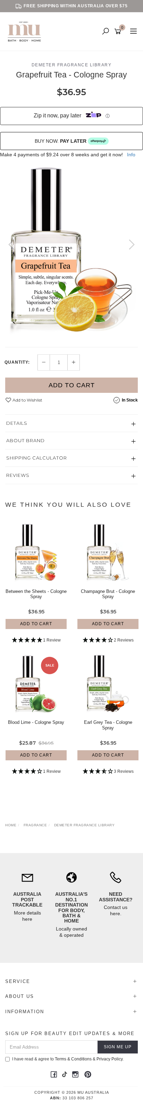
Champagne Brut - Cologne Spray (108, 594)
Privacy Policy (109, 1059)
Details (16, 423)
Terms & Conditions (73, 1059)
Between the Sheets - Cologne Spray (36, 594)
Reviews (18, 475)
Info (131, 154)
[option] (71, 251)
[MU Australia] (26, 31)
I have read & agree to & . (68, 1059)
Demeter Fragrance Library (72, 65)
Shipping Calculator (36, 458)
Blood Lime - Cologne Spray (36, 722)
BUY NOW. (60, 141)
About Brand (25, 440)
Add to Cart (72, 385)
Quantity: (17, 362)
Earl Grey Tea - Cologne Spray (108, 725)
